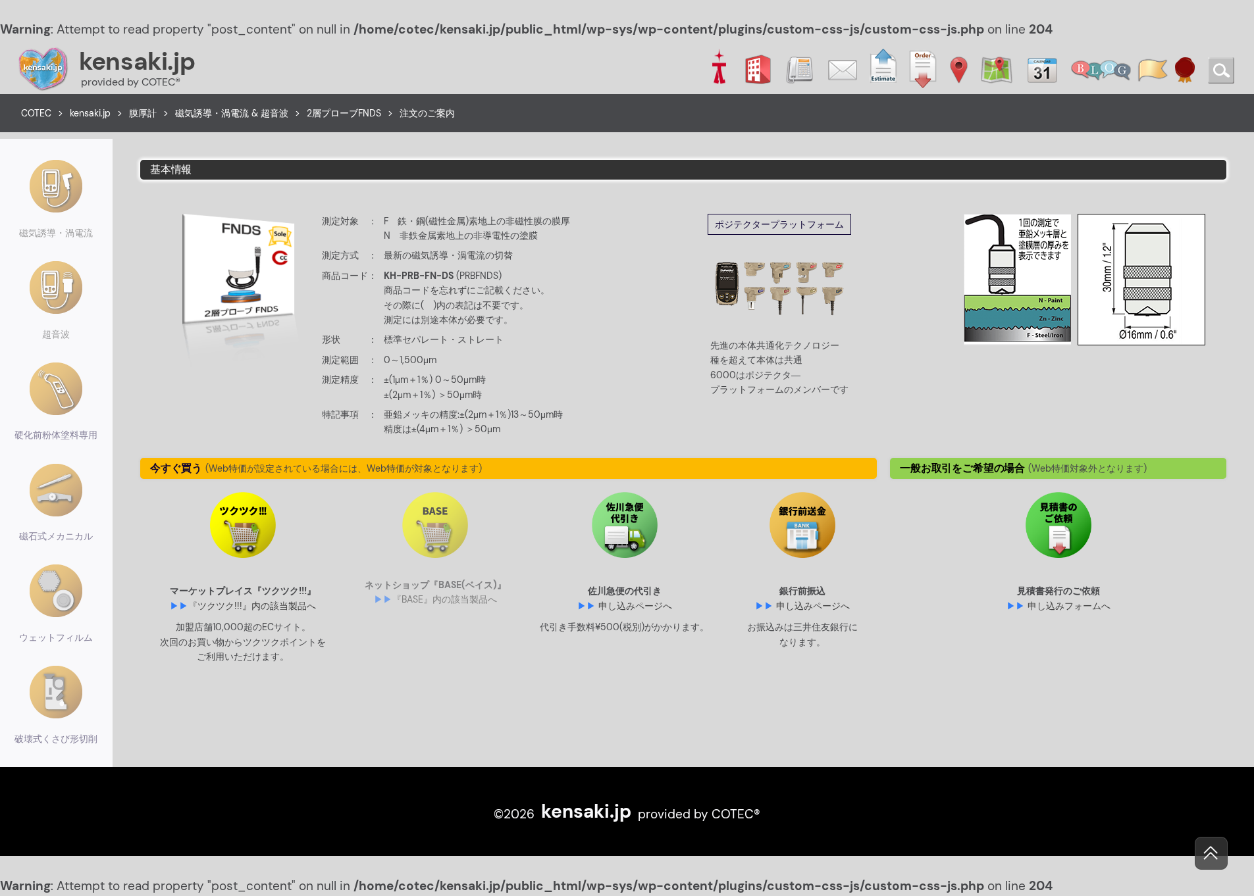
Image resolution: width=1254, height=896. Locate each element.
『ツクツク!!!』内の (252, 606)
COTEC (36, 113)
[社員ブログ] (1100, 68)
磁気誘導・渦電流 (56, 233)
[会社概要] (758, 68)
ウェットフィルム (56, 637)
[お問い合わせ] (843, 68)
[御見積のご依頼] (883, 68)
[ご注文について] (923, 68)
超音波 (56, 334)
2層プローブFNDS (344, 113)
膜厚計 (143, 113)
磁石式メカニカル (56, 536)
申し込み (635, 606)
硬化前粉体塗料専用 (55, 435)
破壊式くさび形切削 (55, 739)
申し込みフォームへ (1069, 606)
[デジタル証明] (1184, 68)
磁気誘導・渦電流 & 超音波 (231, 113)
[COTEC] (719, 68)
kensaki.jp (137, 61)
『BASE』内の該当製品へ (444, 599)
